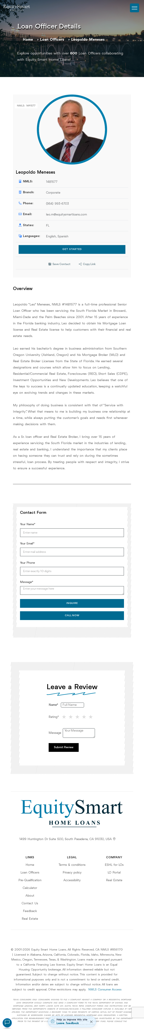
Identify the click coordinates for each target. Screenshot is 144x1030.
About (29, 895)
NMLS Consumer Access (105, 989)
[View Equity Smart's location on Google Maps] (114, 839)
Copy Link (89, 264)
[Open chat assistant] (7, 1022)
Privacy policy (72, 872)
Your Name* (27, 524)
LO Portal (114, 872)
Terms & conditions (72, 865)
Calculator (30, 888)
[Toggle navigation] (134, 8)
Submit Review (63, 747)
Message (55, 733)
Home (28, 40)
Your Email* (27, 543)
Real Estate (30, 918)
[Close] (91, 1022)
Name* (53, 705)
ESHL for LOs (114, 865)
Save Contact (61, 264)
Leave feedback (68, 1023)
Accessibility (72, 880)
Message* (26, 582)
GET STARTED (72, 249)
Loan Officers (52, 40)
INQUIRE (72, 603)
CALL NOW (72, 615)
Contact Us (30, 903)
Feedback (30, 911)
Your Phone (27, 562)
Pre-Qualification (29, 880)
